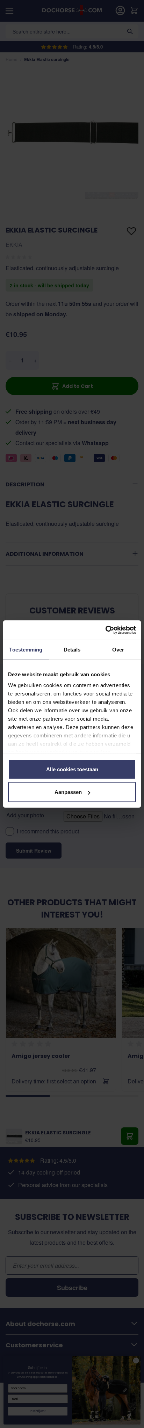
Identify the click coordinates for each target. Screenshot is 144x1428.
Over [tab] (118, 649)
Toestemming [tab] (25, 649)
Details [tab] (72, 649)
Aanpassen (68, 792)
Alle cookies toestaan (72, 769)
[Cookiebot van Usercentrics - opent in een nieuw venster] (105, 630)
